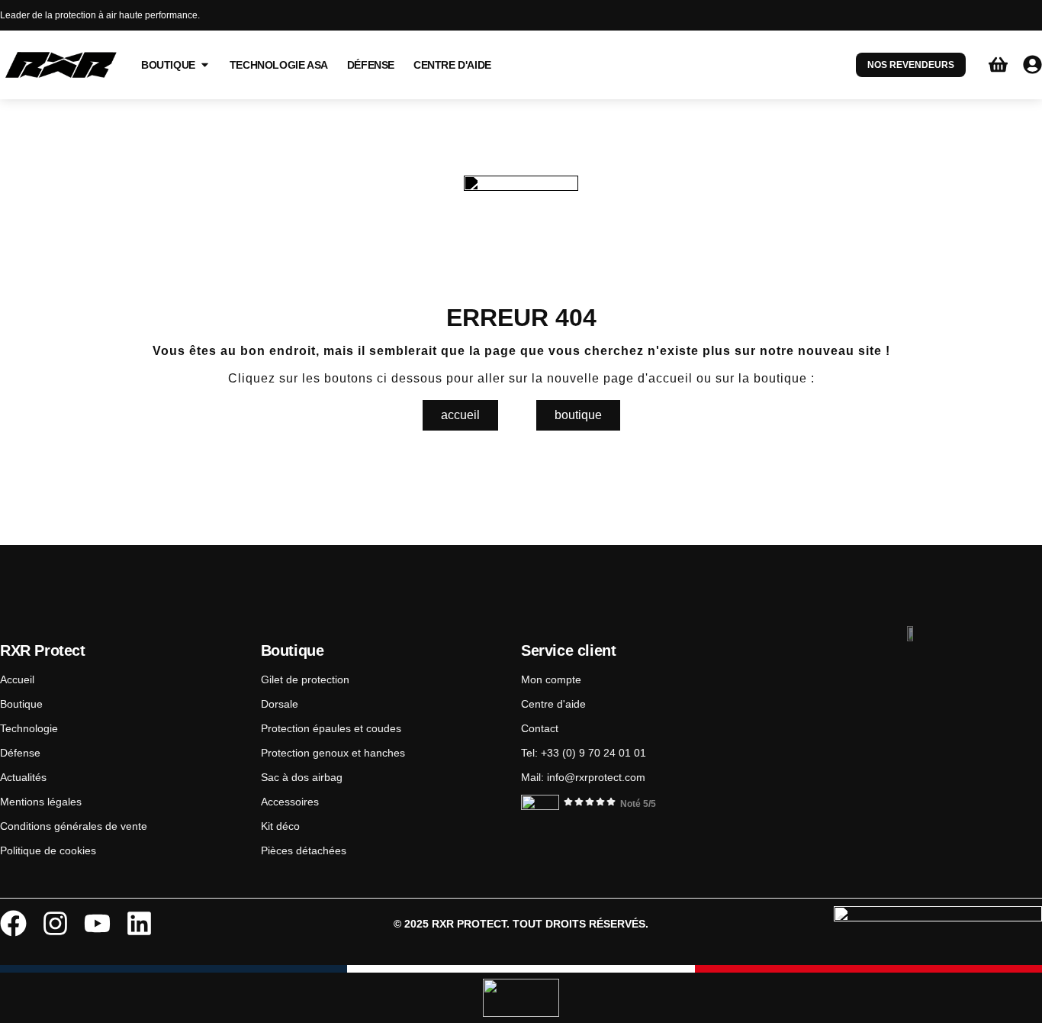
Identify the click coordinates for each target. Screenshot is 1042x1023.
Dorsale (279, 704)
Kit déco (280, 826)
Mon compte (551, 679)
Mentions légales (41, 801)
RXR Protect (42, 650)
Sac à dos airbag (302, 777)
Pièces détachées (303, 850)
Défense (20, 753)
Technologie (29, 728)
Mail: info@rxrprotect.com (583, 777)
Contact (539, 728)
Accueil (17, 679)
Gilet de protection (305, 679)
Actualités (23, 777)
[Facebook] (13, 923)
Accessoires (290, 801)
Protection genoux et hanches (333, 753)
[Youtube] (97, 923)
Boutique (21, 704)
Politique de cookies (48, 850)
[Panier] (998, 64)
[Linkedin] (139, 923)
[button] (578, 415)
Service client (568, 650)
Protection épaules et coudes (331, 728)
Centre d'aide (553, 704)
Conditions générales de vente (73, 826)
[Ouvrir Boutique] (205, 64)
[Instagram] (55, 923)
